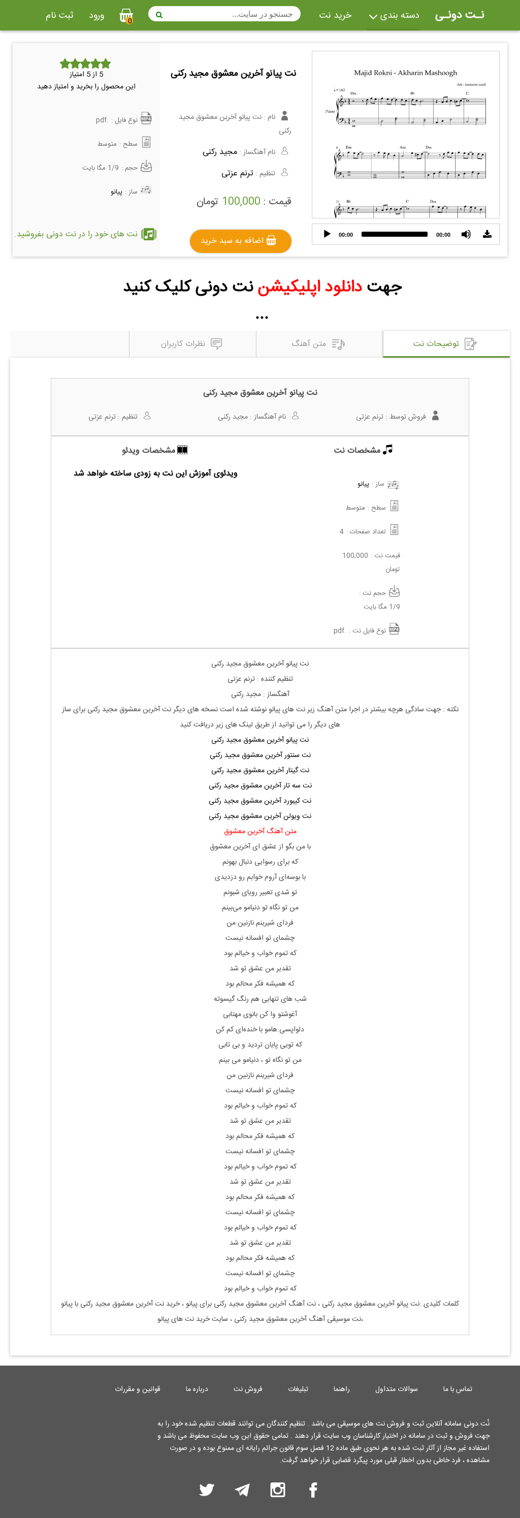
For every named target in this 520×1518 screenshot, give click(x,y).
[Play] (327, 234)
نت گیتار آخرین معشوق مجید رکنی (260, 771)
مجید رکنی (220, 152)
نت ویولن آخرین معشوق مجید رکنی (260, 816)
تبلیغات (298, 1389)
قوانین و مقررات (137, 1389)
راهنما (342, 1389)
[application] (405, 234)
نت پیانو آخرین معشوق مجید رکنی (260, 740)
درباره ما (197, 1389)
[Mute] (466, 234)
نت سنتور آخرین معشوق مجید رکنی (260, 755)
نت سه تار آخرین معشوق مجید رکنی (260, 786)
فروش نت (248, 1389)
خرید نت (335, 15)
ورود (96, 15)
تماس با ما (457, 1389)
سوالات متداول (396, 1389)
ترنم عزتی (237, 173)
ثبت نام (60, 15)
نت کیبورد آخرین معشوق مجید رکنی (260, 801)
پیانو (116, 192)
